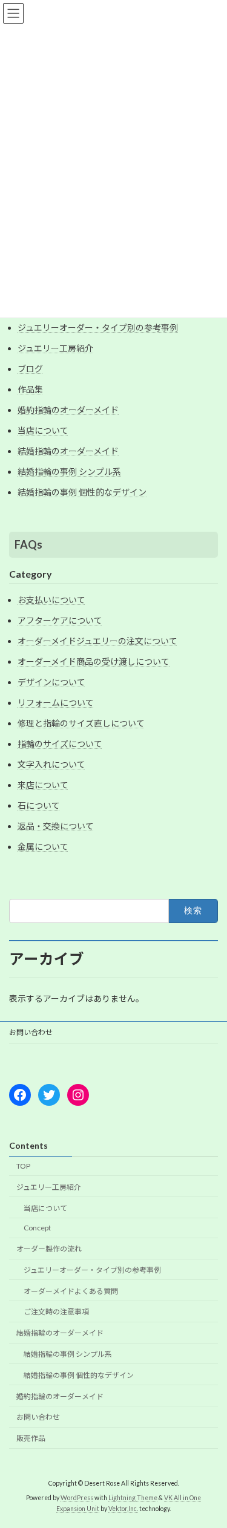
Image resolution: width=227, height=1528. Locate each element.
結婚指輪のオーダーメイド (68, 451)
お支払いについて (51, 600)
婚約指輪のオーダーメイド (68, 410)
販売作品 (30, 1438)
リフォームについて (56, 702)
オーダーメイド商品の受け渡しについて (93, 661)
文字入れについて (51, 764)
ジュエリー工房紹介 (55, 348)
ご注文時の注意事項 (56, 1312)
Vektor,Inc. (123, 1509)
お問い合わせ (31, 1032)
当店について (43, 430)
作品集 (30, 389)
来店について (43, 785)
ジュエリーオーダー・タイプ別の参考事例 (98, 327)
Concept (37, 1228)
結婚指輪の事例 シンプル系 (69, 471)
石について (39, 805)
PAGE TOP (210, 1469)
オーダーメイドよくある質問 (71, 1291)
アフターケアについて (60, 620)
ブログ (30, 369)
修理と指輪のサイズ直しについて (81, 723)
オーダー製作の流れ (49, 1249)
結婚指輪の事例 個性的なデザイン (82, 492)
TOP (23, 1165)
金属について (43, 846)
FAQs (28, 544)
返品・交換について (56, 826)
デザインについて (51, 682)
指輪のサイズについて (60, 744)
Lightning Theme (132, 1498)
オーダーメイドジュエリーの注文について (97, 641)
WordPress (77, 1498)
